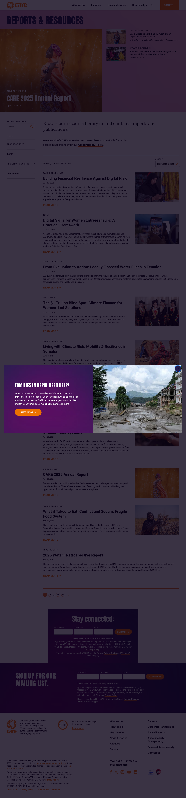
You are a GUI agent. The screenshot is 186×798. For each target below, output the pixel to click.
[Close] (178, 368)
